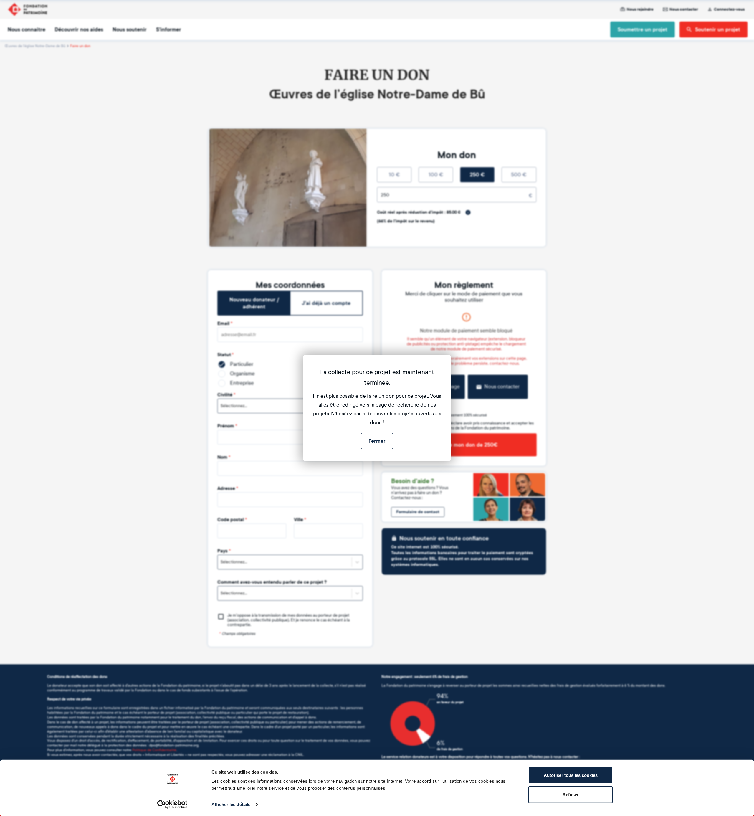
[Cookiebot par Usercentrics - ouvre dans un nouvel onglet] (172, 804)
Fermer (377, 441)
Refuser (571, 794)
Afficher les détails (230, 804)
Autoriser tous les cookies (571, 775)
